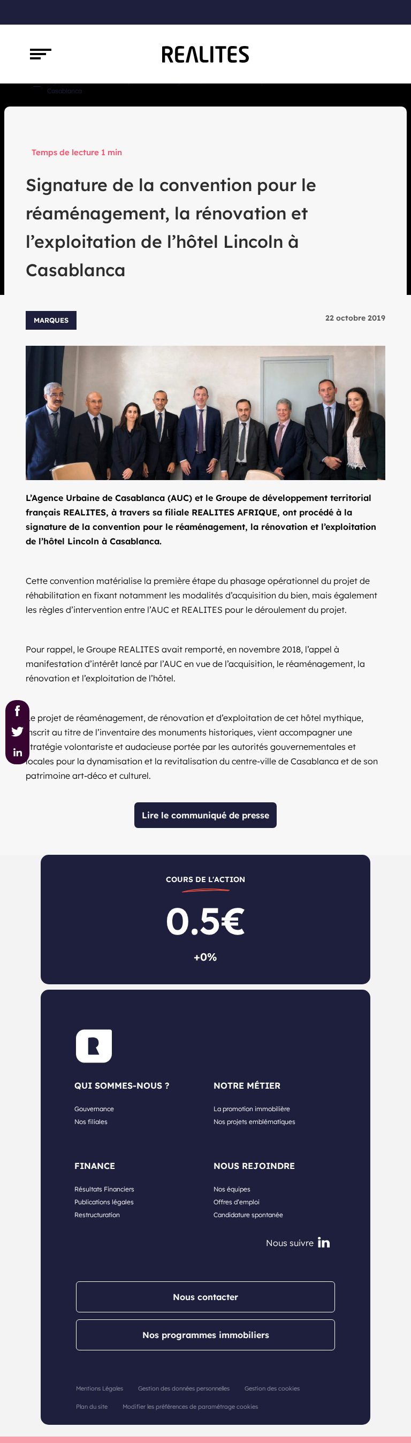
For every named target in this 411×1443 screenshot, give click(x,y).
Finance (94, 1165)
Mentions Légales (99, 1388)
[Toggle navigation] (40, 54)
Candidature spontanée (248, 1215)
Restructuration (97, 1215)
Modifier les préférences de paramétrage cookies (190, 1406)
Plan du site (92, 1406)
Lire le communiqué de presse (205, 815)
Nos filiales (91, 1122)
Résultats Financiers (104, 1189)
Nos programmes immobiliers (205, 1335)
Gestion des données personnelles (184, 1388)
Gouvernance (94, 1109)
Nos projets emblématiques (254, 1122)
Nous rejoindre (254, 1165)
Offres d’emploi (237, 1202)
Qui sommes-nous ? (121, 1085)
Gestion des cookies (272, 1388)
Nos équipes (232, 1189)
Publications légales (104, 1202)
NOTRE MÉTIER (247, 1085)
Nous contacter (205, 1297)
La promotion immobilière (252, 1109)
